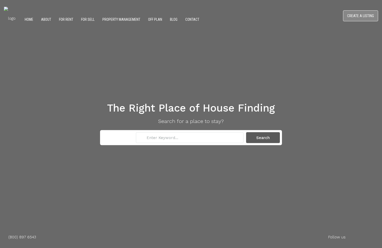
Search (263, 137)
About (46, 19)
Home (29, 19)
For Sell (88, 19)
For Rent (66, 19)
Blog (173, 19)
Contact (192, 19)
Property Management (121, 19)
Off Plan (155, 19)
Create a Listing (360, 16)
